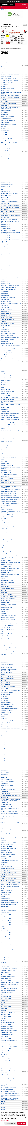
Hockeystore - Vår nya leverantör (7, 319)
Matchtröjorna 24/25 (5, 261)
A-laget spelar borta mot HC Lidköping (9, 1040)
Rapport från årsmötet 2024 (6, 309)
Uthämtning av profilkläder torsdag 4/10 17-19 (10, 882)
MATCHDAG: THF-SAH (5, 166)
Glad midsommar (4, 112)
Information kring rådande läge (7, 638)
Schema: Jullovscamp (5, 144)
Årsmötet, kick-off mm (5, 744)
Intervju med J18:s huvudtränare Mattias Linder (10, 690)
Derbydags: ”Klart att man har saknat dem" (9, 201)
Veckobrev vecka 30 (5, 267)
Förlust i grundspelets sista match (8, 990)
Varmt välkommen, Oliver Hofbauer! (8, 789)
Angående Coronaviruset (6, 766)
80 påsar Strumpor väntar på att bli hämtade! (10, 568)
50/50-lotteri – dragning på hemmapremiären (10, 95)
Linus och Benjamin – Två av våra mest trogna (10, 413)
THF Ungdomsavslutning (6, 818)
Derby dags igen (4, 940)
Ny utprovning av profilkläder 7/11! (8, 1012)
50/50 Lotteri (3, 126)
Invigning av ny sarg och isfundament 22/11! (10, 503)
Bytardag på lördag (5, 105)
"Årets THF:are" (4, 840)
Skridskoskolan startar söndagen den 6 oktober (10, 795)
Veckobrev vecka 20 (5, 307)
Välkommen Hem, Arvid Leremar (7, 534)
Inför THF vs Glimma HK (5, 772)
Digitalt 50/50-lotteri (5, 101)
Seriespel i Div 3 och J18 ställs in (7, 625)
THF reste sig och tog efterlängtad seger (9, 944)
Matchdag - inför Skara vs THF (7, 676)
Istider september (4, 802)
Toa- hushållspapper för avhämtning (8, 854)
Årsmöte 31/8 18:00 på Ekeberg (7, 733)
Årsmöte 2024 (3, 327)
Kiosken (2, 459)
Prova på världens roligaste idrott (7, 252)
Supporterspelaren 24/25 (6, 301)
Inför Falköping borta (5, 698)
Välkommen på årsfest (5, 63)
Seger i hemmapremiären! (6, 1044)
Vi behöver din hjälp (5, 411)
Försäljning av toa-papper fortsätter (8, 976)
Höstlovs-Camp (4, 649)
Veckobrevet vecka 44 (5, 191)
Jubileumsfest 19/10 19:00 (6, 806)
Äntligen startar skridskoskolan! (7, 588)
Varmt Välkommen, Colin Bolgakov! (8, 333)
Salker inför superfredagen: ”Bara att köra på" (10, 375)
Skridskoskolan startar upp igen (7, 948)
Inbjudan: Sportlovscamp (6, 76)
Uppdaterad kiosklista (5, 793)
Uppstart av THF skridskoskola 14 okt (8, 878)
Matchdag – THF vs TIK (5, 389)
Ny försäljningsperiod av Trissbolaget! (8, 615)
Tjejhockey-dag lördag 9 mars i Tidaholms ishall (10, 833)
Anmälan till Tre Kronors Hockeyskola (8, 457)
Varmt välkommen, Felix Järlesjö (7, 88)
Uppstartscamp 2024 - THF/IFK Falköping (9, 277)
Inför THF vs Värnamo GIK (6, 768)
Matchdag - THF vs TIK (5, 682)
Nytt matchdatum (4, 269)
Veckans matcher (4, 770)
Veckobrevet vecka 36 (5, 235)
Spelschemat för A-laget (6, 856)
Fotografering (3, 86)
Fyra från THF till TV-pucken (6, 594)
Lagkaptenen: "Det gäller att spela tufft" (9, 352)
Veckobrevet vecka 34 (5, 244)
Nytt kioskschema (4, 242)
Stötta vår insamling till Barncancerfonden (9, 158)
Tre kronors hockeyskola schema (7, 880)
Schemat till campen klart (6, 363)
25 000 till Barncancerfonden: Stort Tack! (9, 142)
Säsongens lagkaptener (5, 702)
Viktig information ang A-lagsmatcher (8, 491)
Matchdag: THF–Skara (5, 134)
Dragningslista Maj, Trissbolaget (7, 900)
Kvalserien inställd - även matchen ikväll (9, 762)
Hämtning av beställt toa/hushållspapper (9, 988)
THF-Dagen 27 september (6, 228)
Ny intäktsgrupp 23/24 (5, 463)
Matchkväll (3, 1002)
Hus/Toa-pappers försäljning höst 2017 (9, 1046)
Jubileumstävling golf (5, 602)
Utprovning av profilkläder (6, 1058)
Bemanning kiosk (4, 797)
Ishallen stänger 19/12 (5, 627)
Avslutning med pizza (5, 912)
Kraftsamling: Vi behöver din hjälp (7, 399)
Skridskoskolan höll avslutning (7, 920)
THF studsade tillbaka (5, 1014)
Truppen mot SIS (4, 592)
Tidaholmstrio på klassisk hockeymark (9, 1030)
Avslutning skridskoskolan (6, 758)
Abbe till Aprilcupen (5, 321)
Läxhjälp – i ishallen (5, 90)
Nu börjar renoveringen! (5, 524)
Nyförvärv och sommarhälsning (7, 739)
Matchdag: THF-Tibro (5, 180)
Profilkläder (3, 674)
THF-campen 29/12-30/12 (6, 566)
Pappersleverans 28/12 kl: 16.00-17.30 (8, 493)
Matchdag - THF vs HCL (5, 688)
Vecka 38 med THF (4, 590)
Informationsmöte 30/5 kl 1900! (7, 1068)
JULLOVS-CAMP (4, 172)
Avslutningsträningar (5, 760)
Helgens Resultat (4, 680)
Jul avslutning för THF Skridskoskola (8, 848)
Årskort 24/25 (3, 259)
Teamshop (3, 748)
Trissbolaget (3, 584)
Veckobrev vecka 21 (5, 305)
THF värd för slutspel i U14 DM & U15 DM (9, 968)
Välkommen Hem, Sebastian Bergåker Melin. (10, 530)
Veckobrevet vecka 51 (5, 148)
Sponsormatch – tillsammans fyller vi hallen (10, 74)
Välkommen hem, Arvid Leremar (7, 116)
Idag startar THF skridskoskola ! (7, 844)
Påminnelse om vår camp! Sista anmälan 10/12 (10, 499)
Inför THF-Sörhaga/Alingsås (6, 672)
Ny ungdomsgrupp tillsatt (6, 470)
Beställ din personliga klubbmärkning (8, 230)
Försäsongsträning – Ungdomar (7, 339)
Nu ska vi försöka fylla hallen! (7, 866)
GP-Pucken (3, 1107)
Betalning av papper (5, 541)
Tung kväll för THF (4, 1000)
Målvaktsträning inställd (5, 684)
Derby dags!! (3, 959)
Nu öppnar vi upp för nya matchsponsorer (9, 426)
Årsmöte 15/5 (3, 825)
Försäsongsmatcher (5, 724)
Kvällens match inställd (5, 640)
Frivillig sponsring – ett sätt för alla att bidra (10, 445)
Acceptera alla (21, 1123)
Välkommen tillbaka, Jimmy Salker (8, 642)
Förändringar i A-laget (5, 726)
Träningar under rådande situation (8, 633)
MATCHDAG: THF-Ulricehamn (7, 176)
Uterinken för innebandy (5, 746)
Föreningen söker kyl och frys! (7, 465)
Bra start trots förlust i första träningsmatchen (10, 708)
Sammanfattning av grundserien (7, 164)
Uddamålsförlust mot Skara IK (7, 1028)
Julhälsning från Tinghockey (6, 852)
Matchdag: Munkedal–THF (6, 138)
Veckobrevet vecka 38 (5, 224)
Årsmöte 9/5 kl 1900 (5, 1076)
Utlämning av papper (5, 68)
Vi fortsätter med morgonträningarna (8, 103)
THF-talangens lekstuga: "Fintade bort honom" (10, 1093)
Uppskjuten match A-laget (6, 551)
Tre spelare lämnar (4, 162)
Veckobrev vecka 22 (5, 299)
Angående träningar (5, 631)
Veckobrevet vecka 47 (5, 178)
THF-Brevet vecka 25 (5, 291)
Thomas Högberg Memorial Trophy (8, 120)
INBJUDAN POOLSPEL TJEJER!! (7, 846)
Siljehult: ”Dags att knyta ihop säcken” (8, 124)
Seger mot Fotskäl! (4, 1101)
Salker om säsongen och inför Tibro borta (9, 422)
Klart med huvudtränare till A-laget (8, 720)
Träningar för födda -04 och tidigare (8, 629)
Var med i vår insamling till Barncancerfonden (10, 337)
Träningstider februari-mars (6, 545)
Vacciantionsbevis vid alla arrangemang (9, 555)
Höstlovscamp (4, 213)
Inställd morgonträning (5, 153)
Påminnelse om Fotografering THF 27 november (10, 982)
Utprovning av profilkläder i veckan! (8, 449)
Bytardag (2, 279)
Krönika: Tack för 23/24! (5, 325)
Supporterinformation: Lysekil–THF (8, 348)
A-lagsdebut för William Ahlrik (7, 1034)
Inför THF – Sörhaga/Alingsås (7, 455)
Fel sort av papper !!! (5, 862)
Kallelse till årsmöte (5, 476)
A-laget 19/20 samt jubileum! (6, 827)
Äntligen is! (3, 507)
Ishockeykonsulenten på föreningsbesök (9, 860)
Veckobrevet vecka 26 (5, 283)
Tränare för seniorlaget (5, 1066)
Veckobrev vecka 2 (4, 136)
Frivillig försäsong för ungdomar (7, 323)
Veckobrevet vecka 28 (5, 275)
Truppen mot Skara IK (5, 576)
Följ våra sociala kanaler (5, 750)
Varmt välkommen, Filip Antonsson (8, 246)
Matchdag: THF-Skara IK (6, 195)
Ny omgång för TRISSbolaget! (7, 478)
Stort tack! (3, 864)
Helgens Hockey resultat (6, 914)
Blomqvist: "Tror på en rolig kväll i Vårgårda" (10, 193)
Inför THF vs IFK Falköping (6, 660)
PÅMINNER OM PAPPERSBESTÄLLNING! (9, 501)
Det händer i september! (5, 1064)
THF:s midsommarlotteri (6, 118)
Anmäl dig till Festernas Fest (6, 373)
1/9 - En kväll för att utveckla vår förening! (9, 596)
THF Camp (3, 578)
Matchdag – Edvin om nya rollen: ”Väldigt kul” (10, 377)
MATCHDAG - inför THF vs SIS (7, 710)
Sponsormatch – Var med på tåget (8, 356)
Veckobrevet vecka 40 (5, 209)
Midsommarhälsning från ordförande (8, 289)
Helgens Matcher (4, 382)
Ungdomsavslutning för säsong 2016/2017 (9, 1078)
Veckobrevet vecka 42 (5, 199)
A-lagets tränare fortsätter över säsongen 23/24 (10, 489)
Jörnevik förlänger (4, 114)
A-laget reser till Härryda (5, 942)
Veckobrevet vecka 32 (5, 257)
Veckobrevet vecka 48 (5, 168)
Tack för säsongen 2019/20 (6, 756)
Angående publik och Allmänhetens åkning (9, 686)
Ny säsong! (3, 520)
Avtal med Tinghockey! (5, 898)
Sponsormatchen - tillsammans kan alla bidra (10, 205)
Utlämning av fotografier (6, 957)
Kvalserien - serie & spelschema (7, 781)
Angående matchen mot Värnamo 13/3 (9, 764)
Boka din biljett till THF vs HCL (7, 692)
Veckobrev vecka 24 (5, 293)
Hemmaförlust (4, 1103)
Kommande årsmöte (5, 609)
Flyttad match (3, 155)
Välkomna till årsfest (5, 130)
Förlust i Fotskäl (4, 1004)
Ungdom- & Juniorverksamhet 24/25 (8, 287)
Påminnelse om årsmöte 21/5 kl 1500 (8, 526)
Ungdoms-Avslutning (5, 329)
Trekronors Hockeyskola (6, 712)
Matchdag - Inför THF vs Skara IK (7, 644)
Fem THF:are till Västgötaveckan (7, 265)
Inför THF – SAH (4, 443)
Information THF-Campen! (6, 560)
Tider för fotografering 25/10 (6, 874)
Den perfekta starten (5, 453)
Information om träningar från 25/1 (8, 619)
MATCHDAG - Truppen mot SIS (7, 580)
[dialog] (14, 1118)
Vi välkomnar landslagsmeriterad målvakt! (9, 474)
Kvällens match (4, 994)
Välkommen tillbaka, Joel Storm (7, 678)
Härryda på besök (4, 930)
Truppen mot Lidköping (5, 586)
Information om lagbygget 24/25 (7, 343)
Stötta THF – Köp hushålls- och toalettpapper (10, 97)
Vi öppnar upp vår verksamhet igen (8, 651)
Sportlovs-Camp (4, 384)
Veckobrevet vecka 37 (5, 226)
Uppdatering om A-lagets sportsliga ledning (10, 285)
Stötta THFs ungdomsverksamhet (8, 928)
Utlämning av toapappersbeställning (8, 910)
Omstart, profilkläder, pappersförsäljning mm (10, 647)
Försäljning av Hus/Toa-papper (7, 1026)
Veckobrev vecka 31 (5, 263)
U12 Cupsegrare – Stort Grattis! (7, 331)
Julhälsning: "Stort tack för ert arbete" (8, 78)
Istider (2, 787)
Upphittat (2, 367)
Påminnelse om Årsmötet (6, 722)
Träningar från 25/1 (4, 621)
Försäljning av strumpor (5, 572)
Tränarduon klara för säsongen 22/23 (8, 543)
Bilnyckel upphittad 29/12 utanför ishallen (9, 397)
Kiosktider (3, 1052)
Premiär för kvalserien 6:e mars (7, 785)
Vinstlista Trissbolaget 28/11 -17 (7, 978)
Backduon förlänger (5, 549)
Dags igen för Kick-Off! (5, 1060)
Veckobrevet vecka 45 (5, 186)
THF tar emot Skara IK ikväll (6, 1032)
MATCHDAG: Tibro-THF (5, 170)
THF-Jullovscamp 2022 (5, 505)
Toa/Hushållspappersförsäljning (7, 868)
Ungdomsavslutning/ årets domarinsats (9, 820)
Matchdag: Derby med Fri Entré (7, 184)
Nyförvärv (3, 737)
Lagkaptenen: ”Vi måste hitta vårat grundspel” (10, 417)
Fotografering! (4, 876)
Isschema (3, 716)
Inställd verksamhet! (5, 656)
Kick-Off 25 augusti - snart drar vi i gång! (9, 811)
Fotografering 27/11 (5, 1020)
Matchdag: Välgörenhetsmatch (7, 335)
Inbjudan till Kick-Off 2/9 (6, 892)
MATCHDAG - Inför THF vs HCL (7, 570)
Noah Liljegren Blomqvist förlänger (8, 70)
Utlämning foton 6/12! (5, 858)
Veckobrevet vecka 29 (5, 271)
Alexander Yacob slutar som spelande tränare (10, 574)
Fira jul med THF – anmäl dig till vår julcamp (9, 80)
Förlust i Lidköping (4, 1036)
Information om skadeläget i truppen (8, 358)
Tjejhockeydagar (4, 936)
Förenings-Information (5, 315)
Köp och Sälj (3, 518)
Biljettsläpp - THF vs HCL (6, 694)
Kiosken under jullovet (5, 850)
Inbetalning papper (4, 791)
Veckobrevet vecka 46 (5, 182)
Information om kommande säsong (8, 598)
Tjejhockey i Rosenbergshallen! (7, 1089)
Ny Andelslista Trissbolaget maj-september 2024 (11, 303)
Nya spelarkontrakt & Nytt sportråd (8, 415)
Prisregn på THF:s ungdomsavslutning (8, 904)
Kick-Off (2, 888)
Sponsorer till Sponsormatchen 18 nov (8, 872)
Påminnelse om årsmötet (6, 313)
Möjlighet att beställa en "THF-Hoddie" (8, 842)
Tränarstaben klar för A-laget (6, 607)
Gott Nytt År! (3, 140)
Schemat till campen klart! (6, 433)
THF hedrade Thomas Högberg (7, 992)
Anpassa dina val (5, 1120)
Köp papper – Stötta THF (6, 72)
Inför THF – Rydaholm (5, 451)
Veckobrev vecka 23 (5, 295)
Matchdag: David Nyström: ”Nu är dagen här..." (10, 207)
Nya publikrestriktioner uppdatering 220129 (9, 547)
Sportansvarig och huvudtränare (7, 752)
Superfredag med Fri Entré (6, 350)
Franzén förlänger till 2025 (6, 407)
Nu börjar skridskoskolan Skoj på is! (8, 437)
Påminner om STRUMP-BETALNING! (8, 482)
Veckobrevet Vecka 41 (5, 203)
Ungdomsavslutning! (5, 906)
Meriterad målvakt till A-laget (6, 890)
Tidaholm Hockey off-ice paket (7, 528)
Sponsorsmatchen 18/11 (6, 870)
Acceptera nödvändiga (11, 1123)
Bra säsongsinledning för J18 (7, 664)
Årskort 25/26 (3, 99)
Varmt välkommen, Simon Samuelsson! (9, 250)
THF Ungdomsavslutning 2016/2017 (8, 1080)
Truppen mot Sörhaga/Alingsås (7, 582)
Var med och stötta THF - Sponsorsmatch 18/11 (10, 884)
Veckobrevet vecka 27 (5, 281)
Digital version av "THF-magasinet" (8, 424)
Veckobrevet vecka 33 (5, 248)
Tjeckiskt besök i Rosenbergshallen (8, 1091)
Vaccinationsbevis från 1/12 (6, 564)
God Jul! (2, 146)
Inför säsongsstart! (4, 735)
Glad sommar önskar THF (6, 472)
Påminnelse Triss (4, 611)
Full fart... (2, 926)
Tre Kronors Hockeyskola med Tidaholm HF (10, 886)
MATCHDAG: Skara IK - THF (6, 174)
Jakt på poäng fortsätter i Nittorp (7, 1022)
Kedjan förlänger (4, 553)
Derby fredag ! (3, 1018)
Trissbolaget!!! (3, 1042)
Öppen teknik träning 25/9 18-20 (7, 704)
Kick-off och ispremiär (5, 894)
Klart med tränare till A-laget (6, 61)
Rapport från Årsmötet (5, 522)
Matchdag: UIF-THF (5, 197)
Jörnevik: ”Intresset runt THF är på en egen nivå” (10, 215)
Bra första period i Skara (6, 996)
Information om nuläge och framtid (8, 617)
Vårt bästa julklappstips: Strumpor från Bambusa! (11, 497)
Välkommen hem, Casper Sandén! (8, 211)
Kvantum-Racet (4, 365)
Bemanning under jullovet (6, 955)
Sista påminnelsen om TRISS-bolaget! (8, 532)
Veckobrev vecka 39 (5, 217)
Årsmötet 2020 (4, 718)
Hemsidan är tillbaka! (5, 128)
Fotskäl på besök (4, 951)
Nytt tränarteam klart (5, 122)
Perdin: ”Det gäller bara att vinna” (7, 391)
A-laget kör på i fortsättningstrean (8, 970)
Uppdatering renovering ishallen (7, 516)
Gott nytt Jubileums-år (5, 395)
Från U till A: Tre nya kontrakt (6, 255)
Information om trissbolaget (6, 317)
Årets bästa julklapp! (5, 966)
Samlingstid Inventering (5, 393)
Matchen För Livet (4, 341)
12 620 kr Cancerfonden (5, 972)
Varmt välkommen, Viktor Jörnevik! (8, 297)
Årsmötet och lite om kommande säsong (9, 816)
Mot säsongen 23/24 (5, 480)
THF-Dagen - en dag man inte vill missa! (9, 219)
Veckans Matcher (4, 354)
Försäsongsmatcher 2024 (6, 273)
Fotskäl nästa (3, 1010)
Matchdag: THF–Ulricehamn (6, 132)
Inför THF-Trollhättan (5, 160)
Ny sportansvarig (4, 1074)
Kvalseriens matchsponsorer (6, 779)
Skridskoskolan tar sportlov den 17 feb (9, 835)
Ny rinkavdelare (4, 1008)
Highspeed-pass (4, 84)
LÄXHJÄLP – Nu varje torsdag (7, 82)
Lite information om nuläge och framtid (9, 623)
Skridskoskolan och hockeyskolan (8, 1050)
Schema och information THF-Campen (8, 495)
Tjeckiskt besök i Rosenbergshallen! (8, 1087)
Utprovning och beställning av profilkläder (9, 731)
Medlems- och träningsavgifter (7, 509)
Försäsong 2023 (4, 461)
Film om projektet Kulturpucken (7, 804)
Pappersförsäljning (4, 447)
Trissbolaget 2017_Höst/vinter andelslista (9, 984)
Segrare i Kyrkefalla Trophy (6, 916)
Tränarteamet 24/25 (5, 311)
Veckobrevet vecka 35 (5, 237)
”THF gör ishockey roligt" (6, 428)
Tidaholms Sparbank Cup (6, 110)
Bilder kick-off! (4, 1054)
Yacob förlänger (4, 613)
